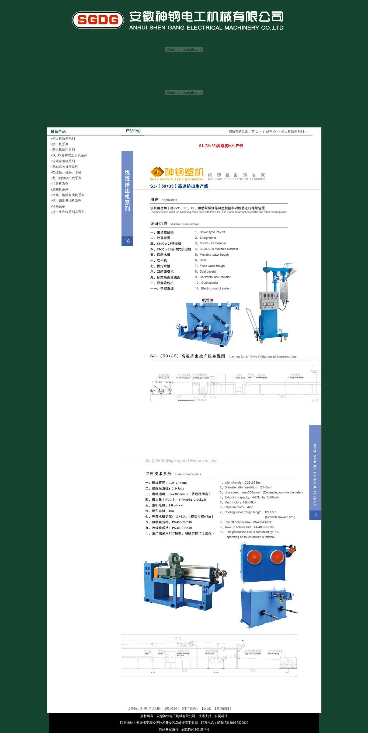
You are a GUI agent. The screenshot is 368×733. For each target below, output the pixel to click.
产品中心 (269, 131)
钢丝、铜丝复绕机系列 (68, 195)
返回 (206, 708)
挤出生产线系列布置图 (68, 212)
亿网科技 (221, 716)
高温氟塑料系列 (63, 150)
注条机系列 (60, 184)
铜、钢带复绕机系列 (66, 201)
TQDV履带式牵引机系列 (69, 155)
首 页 (255, 131)
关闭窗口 (222, 708)
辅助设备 (58, 206)
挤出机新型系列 (63, 138)
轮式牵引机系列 (63, 161)
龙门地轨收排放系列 (66, 178)
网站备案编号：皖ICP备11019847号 (184, 729)
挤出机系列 (60, 144)
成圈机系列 (60, 189)
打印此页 (189, 708)
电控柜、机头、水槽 (66, 172)
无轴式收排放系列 (65, 167)
